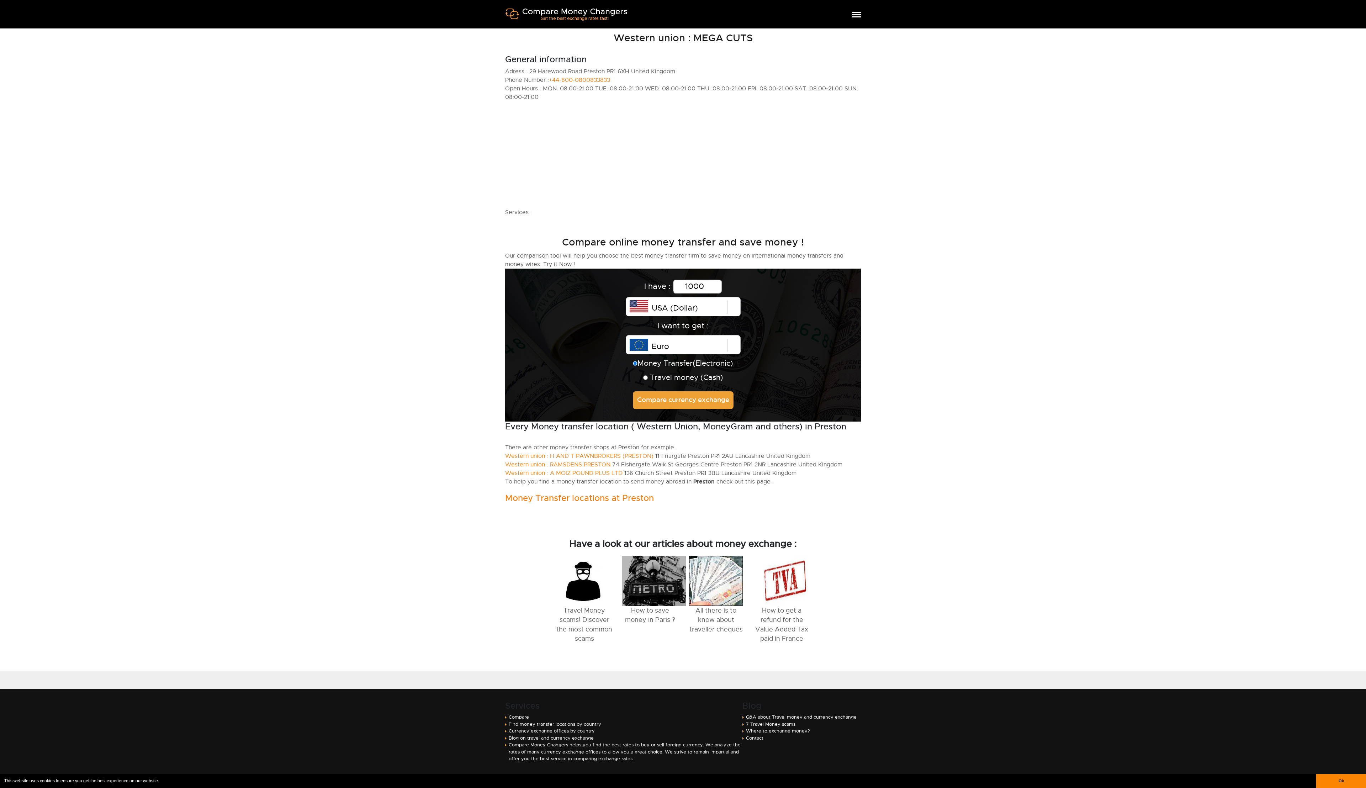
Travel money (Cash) (685, 377)
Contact (754, 738)
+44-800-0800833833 (579, 80)
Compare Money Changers (566, 17)
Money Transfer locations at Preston (579, 498)
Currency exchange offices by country (552, 731)
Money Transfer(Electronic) (685, 363)
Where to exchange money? (778, 731)
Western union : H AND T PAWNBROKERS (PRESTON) (579, 456)
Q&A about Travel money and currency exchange (801, 717)
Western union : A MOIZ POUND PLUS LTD (564, 473)
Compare (519, 717)
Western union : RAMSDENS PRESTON (557, 464)
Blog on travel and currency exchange (551, 738)
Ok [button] (1341, 781)
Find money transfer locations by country (555, 724)
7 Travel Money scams (770, 724)
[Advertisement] (718, 155)
